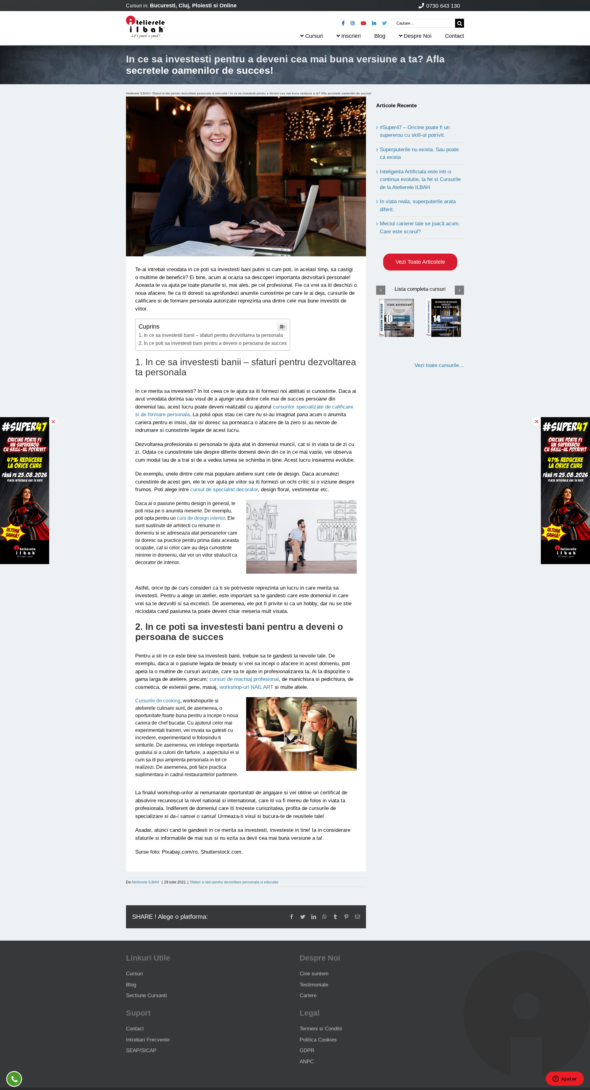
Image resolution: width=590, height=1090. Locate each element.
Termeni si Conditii (321, 1029)
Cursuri (134, 974)
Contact (135, 1029)
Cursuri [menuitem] (314, 36)
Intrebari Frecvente (148, 1040)
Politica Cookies (318, 1040)
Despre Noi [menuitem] (417, 36)
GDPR (307, 1050)
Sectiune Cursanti (146, 995)
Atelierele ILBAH (137, 93)
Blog (131, 985)
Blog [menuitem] (379, 36)
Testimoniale (314, 985)
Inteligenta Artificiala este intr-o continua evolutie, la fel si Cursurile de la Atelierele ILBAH (420, 179)
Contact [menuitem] (454, 36)
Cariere (308, 995)
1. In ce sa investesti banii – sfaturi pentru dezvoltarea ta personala (211, 335)
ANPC (307, 1061)
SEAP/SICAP (141, 1050)
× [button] (53, 421)
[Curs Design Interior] (396, 318)
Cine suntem (314, 974)
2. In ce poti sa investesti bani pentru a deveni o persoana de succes (213, 343)
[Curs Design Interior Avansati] (443, 318)
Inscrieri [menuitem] (351, 36)
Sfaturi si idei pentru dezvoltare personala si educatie (189, 93)
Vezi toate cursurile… (439, 365)
